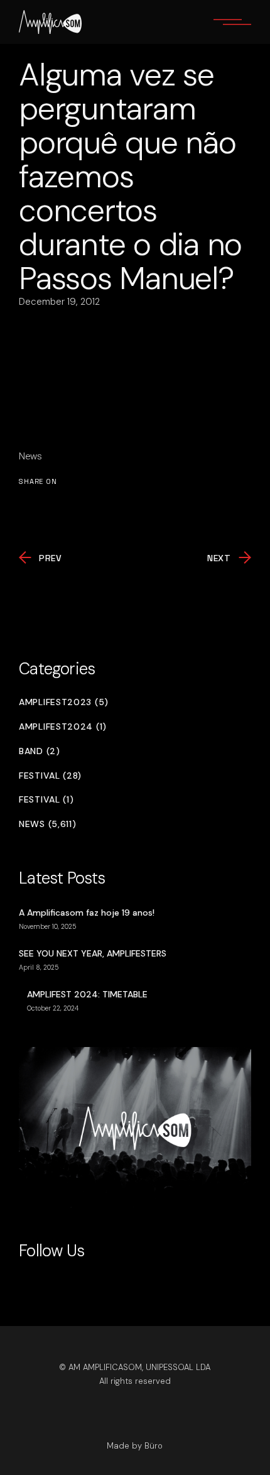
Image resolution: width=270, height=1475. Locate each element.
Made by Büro (135, 1445)
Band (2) (39, 751)
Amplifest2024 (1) (63, 726)
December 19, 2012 (59, 301)
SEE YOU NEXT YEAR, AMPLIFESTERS (92, 953)
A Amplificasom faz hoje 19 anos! (86, 912)
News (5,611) (47, 824)
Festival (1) (46, 799)
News (30, 456)
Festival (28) (50, 775)
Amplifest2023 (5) (64, 702)
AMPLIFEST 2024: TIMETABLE (87, 994)
